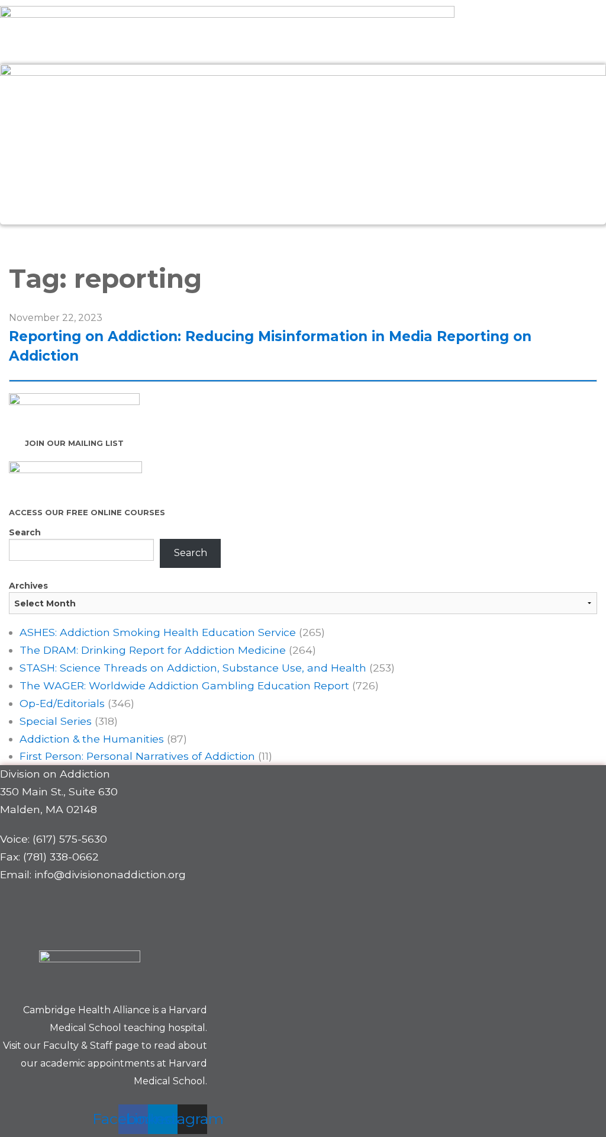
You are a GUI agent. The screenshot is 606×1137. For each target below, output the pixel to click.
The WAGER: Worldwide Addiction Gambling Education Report (184, 685)
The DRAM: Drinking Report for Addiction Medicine (153, 650)
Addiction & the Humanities (92, 739)
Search (25, 532)
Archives (28, 585)
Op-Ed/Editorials (62, 703)
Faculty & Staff (77, 1045)
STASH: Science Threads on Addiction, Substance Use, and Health (193, 667)
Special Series (56, 721)
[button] (303, 238)
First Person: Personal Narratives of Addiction (137, 756)
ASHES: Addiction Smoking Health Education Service (158, 632)
